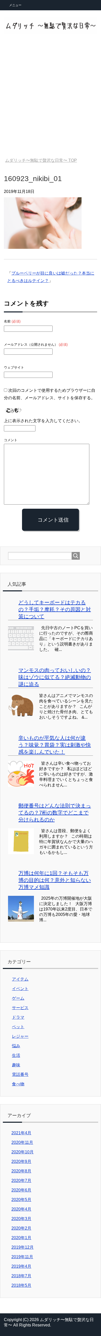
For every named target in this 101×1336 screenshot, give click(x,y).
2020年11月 (22, 1142)
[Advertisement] (50, 99)
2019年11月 (22, 1257)
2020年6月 (21, 1190)
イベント (20, 988)
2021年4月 (21, 1133)
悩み (16, 1046)
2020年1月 (21, 1238)
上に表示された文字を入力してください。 (43, 421)
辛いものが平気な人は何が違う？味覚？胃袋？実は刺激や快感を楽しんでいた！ (54, 745)
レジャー (20, 1036)
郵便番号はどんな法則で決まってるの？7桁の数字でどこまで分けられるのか (54, 812)
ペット (18, 1027)
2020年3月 (21, 1218)
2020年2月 (21, 1228)
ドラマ (18, 1017)
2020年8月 (21, 1171)
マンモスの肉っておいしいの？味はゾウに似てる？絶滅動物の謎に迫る (54, 677)
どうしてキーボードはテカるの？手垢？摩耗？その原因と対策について (54, 609)
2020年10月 (22, 1152)
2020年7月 (21, 1180)
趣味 (16, 1065)
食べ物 (18, 1084)
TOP (41, 160)
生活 (16, 1055)
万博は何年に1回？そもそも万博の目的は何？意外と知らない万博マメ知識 (54, 880)
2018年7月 (21, 1276)
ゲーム (18, 998)
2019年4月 (21, 1266)
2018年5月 (21, 1285)
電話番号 (20, 1074)
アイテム (20, 979)
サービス (20, 1008)
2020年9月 (21, 1161)
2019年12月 (22, 1247)
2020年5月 (21, 1199)
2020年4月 (21, 1209)
